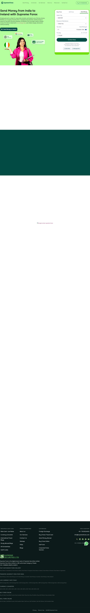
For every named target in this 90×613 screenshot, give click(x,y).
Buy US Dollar (3, 595)
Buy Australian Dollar (50, 595)
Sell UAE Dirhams (40, 601)
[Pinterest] (85, 539)
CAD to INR (14, 589)
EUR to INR (19, 589)
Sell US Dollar (3, 601)
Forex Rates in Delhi (17, 570)
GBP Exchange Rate (43, 582)
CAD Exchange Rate (23, 582)
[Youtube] (88, 539)
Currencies (33, 2)
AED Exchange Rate (4, 582)
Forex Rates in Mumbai (48, 570)
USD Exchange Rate (61, 582)
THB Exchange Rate (52, 582)
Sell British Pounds (11, 601)
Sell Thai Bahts (33, 601)
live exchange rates (21, 23)
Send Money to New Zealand (47, 576)
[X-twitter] (77, 539)
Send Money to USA (4, 576)
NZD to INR (36, 589)
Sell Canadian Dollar (19, 601)
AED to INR (2, 589)
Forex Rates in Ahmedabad (6, 570)
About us (49, 2)
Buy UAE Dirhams (41, 595)
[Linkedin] (80, 539)
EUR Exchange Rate (33, 582)
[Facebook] (83, 539)
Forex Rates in (57, 570)
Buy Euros (27, 595)
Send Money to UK (14, 576)
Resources (56, 2)
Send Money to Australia (23, 576)
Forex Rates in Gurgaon (27, 570)
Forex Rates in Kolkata (38, 570)
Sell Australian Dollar (49, 601)
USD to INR (8, 589)
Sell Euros (27, 601)
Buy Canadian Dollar (19, 595)
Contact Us (64, 2)
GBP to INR (25, 589)
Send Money (26, 2)
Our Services (42, 2)
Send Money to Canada (35, 576)
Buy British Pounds (11, 595)
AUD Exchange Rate (14, 582)
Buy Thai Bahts (33, 595)
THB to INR (31, 589)
